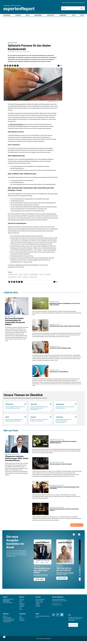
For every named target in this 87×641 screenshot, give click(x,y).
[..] (35, 277)
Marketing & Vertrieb (12, 42)
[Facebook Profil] (57, 614)
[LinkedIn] (53, 614)
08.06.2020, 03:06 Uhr (18, 51)
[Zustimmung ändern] (4, 636)
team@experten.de (10, 619)
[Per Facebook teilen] (13, 66)
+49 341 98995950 (8, 602)
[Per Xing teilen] (15, 66)
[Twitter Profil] (61, 614)
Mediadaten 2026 (56, 604)
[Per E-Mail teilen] (5, 66)
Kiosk (37, 617)
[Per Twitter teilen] (18, 66)
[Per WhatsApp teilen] (10, 66)
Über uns (5, 616)
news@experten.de (7, 621)
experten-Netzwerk (7, 617)
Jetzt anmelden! (73, 624)
